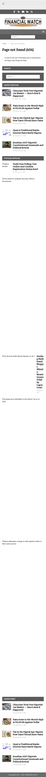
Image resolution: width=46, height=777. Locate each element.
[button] (42, 31)
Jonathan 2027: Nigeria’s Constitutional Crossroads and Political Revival (28, 145)
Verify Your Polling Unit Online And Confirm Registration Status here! (25, 167)
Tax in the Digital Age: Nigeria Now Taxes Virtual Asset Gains (28, 119)
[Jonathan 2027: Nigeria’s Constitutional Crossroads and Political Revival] (6, 144)
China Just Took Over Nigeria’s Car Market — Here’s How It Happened (28, 93)
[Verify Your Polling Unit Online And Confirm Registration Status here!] (6, 165)
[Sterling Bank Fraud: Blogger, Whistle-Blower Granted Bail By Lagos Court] (18, 356)
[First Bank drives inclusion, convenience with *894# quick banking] (22, 180)
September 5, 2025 (20, 99)
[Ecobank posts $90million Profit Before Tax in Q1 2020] (22, 400)
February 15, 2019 (20, 172)
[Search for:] (23, 37)
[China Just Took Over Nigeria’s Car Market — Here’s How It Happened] (6, 92)
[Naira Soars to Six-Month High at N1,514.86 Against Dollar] (6, 107)
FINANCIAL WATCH (32, 775)
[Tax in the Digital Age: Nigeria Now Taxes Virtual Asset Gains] (6, 120)
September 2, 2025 (20, 150)
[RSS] (32, 12)
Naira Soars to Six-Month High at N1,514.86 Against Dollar (28, 107)
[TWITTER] (19, 12)
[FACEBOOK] (14, 12)
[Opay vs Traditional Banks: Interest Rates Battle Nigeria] (6, 132)
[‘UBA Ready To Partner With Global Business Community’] (22, 542)
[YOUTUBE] (23, 12)
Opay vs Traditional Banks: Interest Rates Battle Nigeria (27, 131)
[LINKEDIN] (27, 12)
